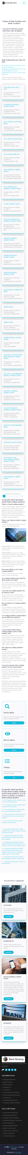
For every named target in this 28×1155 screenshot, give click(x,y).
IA (3, 67)
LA (13, 67)
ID (5, 67)
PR (6, 72)
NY (13, 71)
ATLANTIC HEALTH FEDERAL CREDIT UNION (12, 409)
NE (2, 71)
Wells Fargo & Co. (8, 1084)
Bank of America (7, 1082)
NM (9, 71)
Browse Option (9, 740)
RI (7, 72)
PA (4, 72)
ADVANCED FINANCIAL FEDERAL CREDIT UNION (12, 220)
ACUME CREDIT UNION (12, 204)
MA (3, 69)
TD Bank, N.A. (7, 1097)
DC (17, 65)
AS (8, 65)
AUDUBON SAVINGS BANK (13, 442)
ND (24, 69)
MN (11, 69)
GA (22, 65)
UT (17, 72)
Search (14, 723)
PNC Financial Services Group (11, 1095)
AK (2, 65)
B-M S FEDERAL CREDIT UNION (12, 477)
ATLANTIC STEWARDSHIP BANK (13, 426)
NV (11, 71)
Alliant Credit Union (8, 1123)
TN (13, 72)
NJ (6, 71)
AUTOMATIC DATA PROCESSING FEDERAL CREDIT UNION (12, 459)
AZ (9, 65)
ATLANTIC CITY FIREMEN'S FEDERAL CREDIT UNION (13, 374)
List (14, 777)
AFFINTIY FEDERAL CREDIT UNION (10, 273)
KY (11, 67)
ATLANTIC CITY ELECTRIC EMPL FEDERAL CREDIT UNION (13, 356)
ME (7, 69)
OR (2, 72)
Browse (14, 750)
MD (5, 69)
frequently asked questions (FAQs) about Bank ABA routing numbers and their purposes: (12, 837)
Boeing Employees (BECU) (10, 1125)
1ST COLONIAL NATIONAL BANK (13, 122)
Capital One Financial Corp (10, 1100)
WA (24, 72)
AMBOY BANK (8, 307)
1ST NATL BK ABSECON (11, 154)
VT (22, 72)
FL (20, 65)
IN (8, 67)
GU (24, 65)
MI (9, 69)
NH (5, 71)
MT (20, 69)
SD (11, 72)
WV (4, 74)
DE (19, 65)
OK (17, 71)
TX (15, 72)
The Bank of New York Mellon (11, 1103)
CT (15, 65)
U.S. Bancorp (6, 1090)
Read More (8, 916)
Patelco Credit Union (9, 1133)
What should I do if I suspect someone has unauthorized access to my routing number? (13, 816)
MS (18, 69)
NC (22, 69)
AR (6, 65)
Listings (7, 767)
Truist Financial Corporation (11, 1092)
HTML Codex (17, 1152)
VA (19, 72)
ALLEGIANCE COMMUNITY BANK (13, 290)
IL (6, 67)
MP (16, 69)
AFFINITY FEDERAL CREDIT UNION (10, 239)
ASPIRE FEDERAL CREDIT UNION (12, 338)
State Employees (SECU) (10, 1115)
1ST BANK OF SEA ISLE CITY (11, 88)
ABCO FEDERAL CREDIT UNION (12, 170)
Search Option (9, 713)
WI (2, 74)
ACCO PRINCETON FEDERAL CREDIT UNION (12, 188)
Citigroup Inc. (7, 1087)
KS (10, 67)
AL (4, 65)
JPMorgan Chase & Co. (9, 1079)
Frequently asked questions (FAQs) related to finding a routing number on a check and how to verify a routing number (13, 843)
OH (15, 71)
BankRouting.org (14, 1147)
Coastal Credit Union (9, 1136)
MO (14, 69)
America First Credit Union (10, 1131)
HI (2, 67)
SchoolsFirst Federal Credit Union (12, 1120)
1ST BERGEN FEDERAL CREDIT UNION (11, 105)
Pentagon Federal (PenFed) (10, 1118)
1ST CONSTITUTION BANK (13, 139)
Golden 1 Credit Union (9, 1128)
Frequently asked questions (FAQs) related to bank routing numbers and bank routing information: (14, 830)
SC (9, 72)
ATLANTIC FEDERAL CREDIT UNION (11, 392)
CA (11, 65)
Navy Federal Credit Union (10, 1112)
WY (7, 74)
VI (20, 72)
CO (13, 65)
